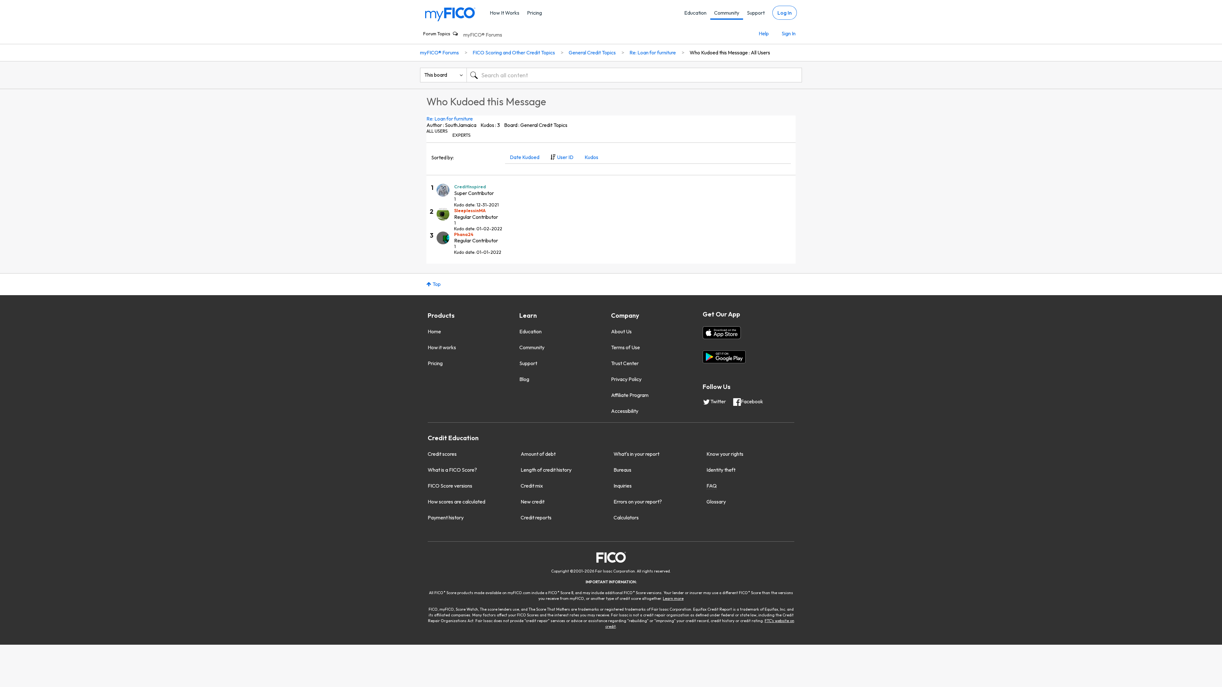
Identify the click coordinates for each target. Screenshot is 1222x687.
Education (695, 13)
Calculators (626, 517)
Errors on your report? (638, 501)
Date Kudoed (524, 157)
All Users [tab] (437, 131)
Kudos (591, 157)
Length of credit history (546, 470)
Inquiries (623, 485)
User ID (565, 157)
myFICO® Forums (482, 34)
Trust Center (625, 363)
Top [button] (436, 284)
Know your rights (724, 454)
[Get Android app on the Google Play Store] (724, 356)
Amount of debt (538, 454)
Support (756, 13)
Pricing (534, 13)
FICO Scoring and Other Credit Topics (514, 52)
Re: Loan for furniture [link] (652, 52)
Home (434, 331)
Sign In (789, 33)
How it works (442, 347)
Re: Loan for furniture (449, 118)
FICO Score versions (450, 485)
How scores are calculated (456, 501)
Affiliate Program (630, 395)
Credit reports (536, 517)
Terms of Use (625, 347)
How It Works (504, 13)
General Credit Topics (592, 52)
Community (726, 13)
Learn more (673, 598)
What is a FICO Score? (452, 470)
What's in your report (636, 454)
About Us (621, 331)
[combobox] (634, 75)
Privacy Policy (626, 379)
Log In (784, 13)
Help (764, 33)
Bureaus (622, 470)
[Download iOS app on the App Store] (721, 332)
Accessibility (624, 411)
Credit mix (532, 485)
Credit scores (442, 454)
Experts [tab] (462, 135)
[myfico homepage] (450, 14)
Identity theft (720, 470)
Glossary (716, 501)
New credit (532, 501)
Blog (524, 379)
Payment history (446, 517)
